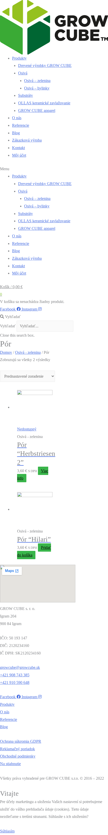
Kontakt (18, 148)
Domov (6, 352)
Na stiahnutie (10, 764)
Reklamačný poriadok (17, 749)
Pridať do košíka (34, 551)
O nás (16, 118)
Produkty (19, 58)
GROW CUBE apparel (36, 110)
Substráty (25, 95)
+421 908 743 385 (14, 675)
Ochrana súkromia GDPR (20, 741)
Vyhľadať (8, 326)
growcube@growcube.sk (20, 667)
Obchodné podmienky (17, 756)
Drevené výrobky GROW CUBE (45, 65)
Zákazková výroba (27, 140)
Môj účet (19, 155)
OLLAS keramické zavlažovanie (44, 103)
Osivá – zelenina (37, 80)
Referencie (20, 125)
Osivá (22, 73)
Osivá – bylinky (36, 88)
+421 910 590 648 (14, 682)
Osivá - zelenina (28, 352)
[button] (54, 169)
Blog (16, 133)
